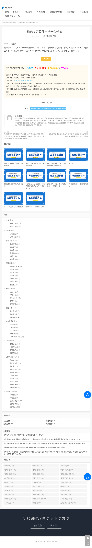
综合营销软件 (56, 12)
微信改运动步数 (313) (66, 478)
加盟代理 (30, 68)
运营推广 (13, 285)
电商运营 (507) (64, 466)
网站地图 (54, 541)
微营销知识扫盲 (35, 108)
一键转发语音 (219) (66, 499)
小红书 (12, 366)
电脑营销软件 (14, 317)
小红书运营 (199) (9, 503)
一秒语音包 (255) (65, 490)
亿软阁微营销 (8, 8)
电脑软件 (41, 12)
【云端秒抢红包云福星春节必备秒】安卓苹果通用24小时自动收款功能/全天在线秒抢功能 (34, 447)
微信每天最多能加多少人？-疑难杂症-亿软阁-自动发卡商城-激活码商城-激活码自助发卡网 (68, 135)
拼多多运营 (14, 298)
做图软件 (13, 324)
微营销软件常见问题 (48, 108)
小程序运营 (14, 363)
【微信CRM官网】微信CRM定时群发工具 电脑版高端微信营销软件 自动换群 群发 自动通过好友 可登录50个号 (41, 439)
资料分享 (13, 279)
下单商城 (65, 68)
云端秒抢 (13, 234)
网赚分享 (13, 275)
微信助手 (13, 247)
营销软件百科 (30, 23)
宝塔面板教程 (14, 266)
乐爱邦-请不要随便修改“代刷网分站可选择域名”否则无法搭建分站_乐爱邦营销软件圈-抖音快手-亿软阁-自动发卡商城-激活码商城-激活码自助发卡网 (24, 136)
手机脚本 (13, 253)
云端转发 (13, 237)
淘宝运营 (13, 304)
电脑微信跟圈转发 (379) (67, 474)
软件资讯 (71, 12)
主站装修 (13, 344)
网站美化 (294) (8, 482)
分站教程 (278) (8, 486)
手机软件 (16, 12)
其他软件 (13, 327)
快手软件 (13, 331)
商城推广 (13, 350)
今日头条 (13, 360)
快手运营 (13, 372)
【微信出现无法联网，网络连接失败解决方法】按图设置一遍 (35, 186)
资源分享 (13, 282)
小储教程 (13, 353)
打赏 (47, 59)
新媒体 (12, 378)
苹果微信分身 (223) (10, 499)
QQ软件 (28, 12)
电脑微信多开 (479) (10, 470)
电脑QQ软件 (14, 227)
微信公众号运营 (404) (66, 470)
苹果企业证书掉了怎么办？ (35, 207)
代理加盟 (13, 395)
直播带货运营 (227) (38, 495)
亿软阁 (19, 116)
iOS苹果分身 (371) (9, 478)
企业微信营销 (14, 311)
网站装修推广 (54, 68)
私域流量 (13, 387)
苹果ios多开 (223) (65, 495)
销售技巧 (72, 163)
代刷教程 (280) (36, 482)
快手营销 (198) (36, 503)
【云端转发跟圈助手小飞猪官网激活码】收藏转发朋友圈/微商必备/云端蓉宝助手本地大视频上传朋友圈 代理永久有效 (44, 443)
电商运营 (9, 288)
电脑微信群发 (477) (38, 470)
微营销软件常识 (61, 108)
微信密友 (13, 250)
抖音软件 (13, 334)
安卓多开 (13, 244)
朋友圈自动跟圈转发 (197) (68, 503)
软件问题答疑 (41, 68)
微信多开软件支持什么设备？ (46, 32)
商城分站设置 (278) (38, 486)
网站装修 (84, 12)
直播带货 (13, 384)
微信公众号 (14, 369)
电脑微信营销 (14, 314)
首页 (7, 12)
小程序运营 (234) (9, 495)
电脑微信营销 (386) (10, 474)
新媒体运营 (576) (37, 466)
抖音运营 (13, 375)
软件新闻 (13, 407)
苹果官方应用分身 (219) (39, 499)
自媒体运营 (10, 357)
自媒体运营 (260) (37, 490)
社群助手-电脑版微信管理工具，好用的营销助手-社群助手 (23, 435)
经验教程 (13, 272)
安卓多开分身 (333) (38, 478)
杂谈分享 (13, 269)
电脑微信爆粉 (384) (38, 474)
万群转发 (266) (8, 490)
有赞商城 (13, 381)
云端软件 (9, 230)
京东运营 (13, 292)
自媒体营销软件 (15, 337)
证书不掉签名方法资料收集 (13, 207)
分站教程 (13, 347)
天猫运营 (13, 295)
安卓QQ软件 (14, 223)
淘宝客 (12, 301)
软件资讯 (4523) (9, 466)
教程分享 (9, 16)
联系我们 (38, 525)
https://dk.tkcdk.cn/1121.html (23, 80)
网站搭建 (13, 398)
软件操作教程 (14, 404)
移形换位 (13, 256)
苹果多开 (13, 259)
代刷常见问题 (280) (66, 482)
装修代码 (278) (64, 486)
